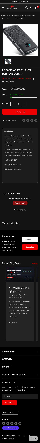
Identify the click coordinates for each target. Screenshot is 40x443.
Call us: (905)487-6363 (20, 2)
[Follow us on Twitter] (7, 423)
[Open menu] (3, 7)
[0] (36, 7)
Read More (13, 322)
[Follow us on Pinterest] (15, 423)
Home (3, 16)
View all (35, 263)
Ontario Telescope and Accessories (17, 79)
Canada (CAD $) (8, 413)
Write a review (20, 203)
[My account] (31, 7)
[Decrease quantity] (13, 104)
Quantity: (5, 104)
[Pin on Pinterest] (27, 120)
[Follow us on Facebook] (3, 423)
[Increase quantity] (24, 104)
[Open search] (26, 7)
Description (8, 131)
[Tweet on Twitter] (31, 120)
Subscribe (30, 247)
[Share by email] (35, 120)
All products (11, 16)
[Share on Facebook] (23, 120)
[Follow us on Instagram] (11, 423)
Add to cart (20, 112)
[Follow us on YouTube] (19, 423)
